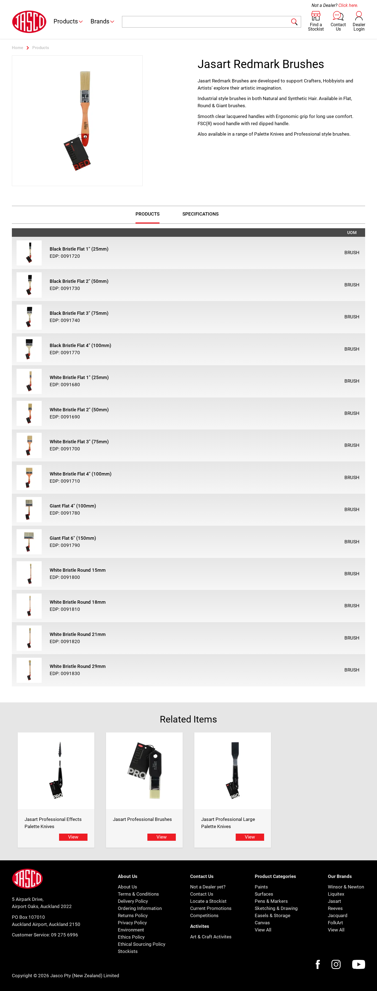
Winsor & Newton (346, 887)
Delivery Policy (133, 901)
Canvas (262, 922)
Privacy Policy (132, 922)
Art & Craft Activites (211, 936)
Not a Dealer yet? (207, 887)
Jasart (334, 901)
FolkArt (335, 922)
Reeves (335, 908)
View (73, 837)
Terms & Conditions (138, 894)
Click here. (348, 5)
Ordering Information (140, 908)
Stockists (128, 951)
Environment (131, 930)
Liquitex (336, 894)
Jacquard (337, 915)
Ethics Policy (131, 937)
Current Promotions (211, 908)
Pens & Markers (271, 901)
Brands (100, 21)
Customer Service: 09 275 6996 (45, 935)
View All (263, 930)
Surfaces (264, 894)
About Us (127, 887)
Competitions (204, 915)
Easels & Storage (272, 915)
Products (66, 21)
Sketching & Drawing (276, 908)
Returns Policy (133, 915)
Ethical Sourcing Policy (141, 944)
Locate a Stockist (208, 901)
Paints (261, 887)
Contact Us (201, 894)
